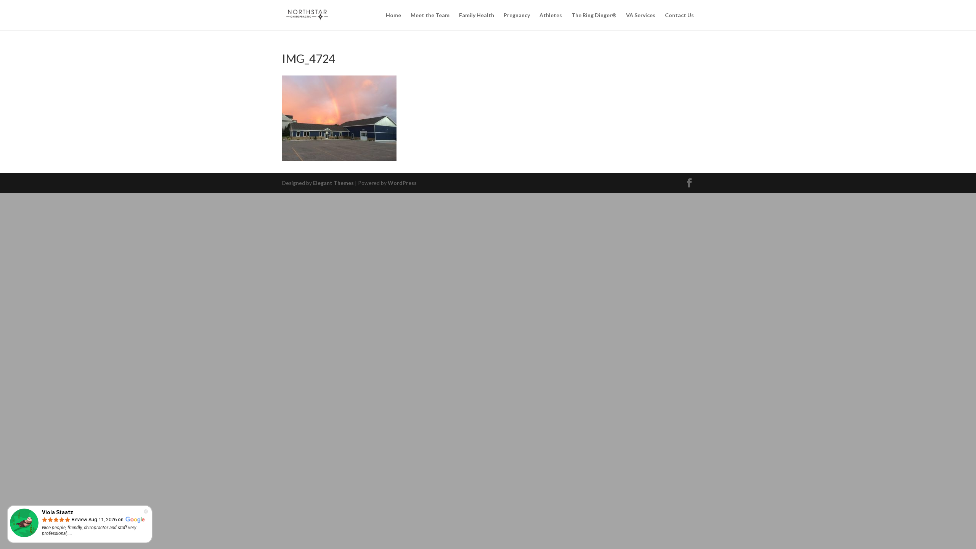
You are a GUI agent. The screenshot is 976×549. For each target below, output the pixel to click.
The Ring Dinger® (593, 15)
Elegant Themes (333, 183)
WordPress (402, 183)
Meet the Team (430, 15)
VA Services (640, 15)
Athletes (550, 15)
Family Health (476, 15)
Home (393, 15)
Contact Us (679, 15)
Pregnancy (517, 15)
